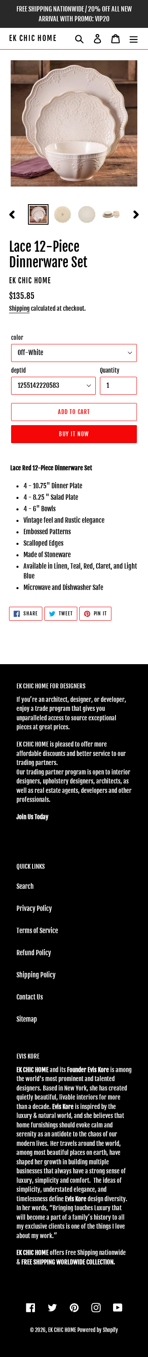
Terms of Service (37, 931)
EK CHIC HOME (33, 38)
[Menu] (134, 39)
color (17, 337)
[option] (38, 214)
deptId (18, 370)
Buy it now (74, 433)
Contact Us (29, 997)
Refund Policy (33, 953)
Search (25, 886)
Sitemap (26, 1019)
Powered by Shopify (97, 1330)
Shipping (19, 308)
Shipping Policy (36, 975)
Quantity (109, 370)
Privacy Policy (34, 908)
